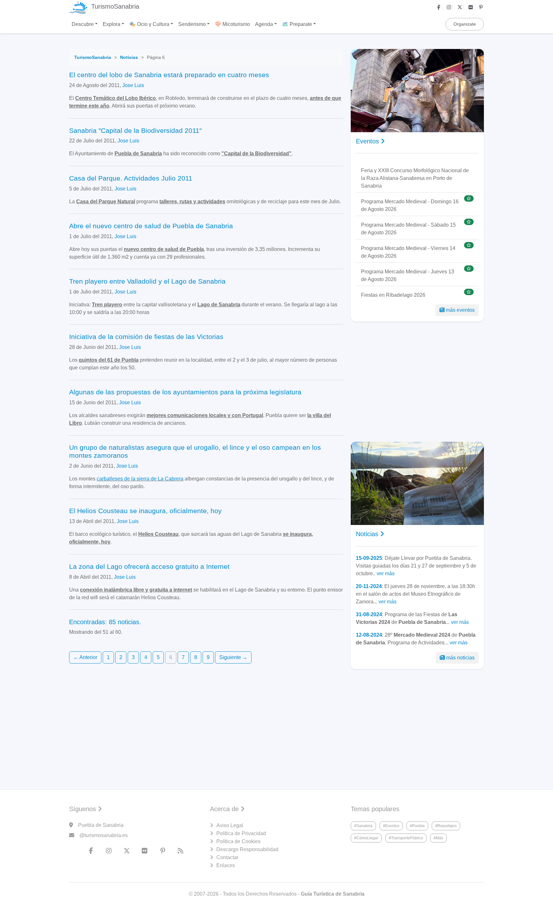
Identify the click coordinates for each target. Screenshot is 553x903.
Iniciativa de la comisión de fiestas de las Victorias (146, 336)
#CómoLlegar (366, 838)
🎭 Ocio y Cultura (149, 24)
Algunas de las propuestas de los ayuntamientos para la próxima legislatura (185, 392)
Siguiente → (233, 657)
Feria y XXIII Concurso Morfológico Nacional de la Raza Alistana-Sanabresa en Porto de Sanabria (415, 178)
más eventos (460, 310)
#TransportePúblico (406, 838)
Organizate (464, 24)
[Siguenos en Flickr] (471, 7)
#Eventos (391, 826)
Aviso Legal (229, 825)
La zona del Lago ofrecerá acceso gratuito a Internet (149, 566)
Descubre (83, 24)
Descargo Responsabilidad (247, 849)
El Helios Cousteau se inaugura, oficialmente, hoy (145, 510)
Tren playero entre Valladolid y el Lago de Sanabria (147, 281)
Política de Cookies (238, 841)
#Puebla (417, 826)
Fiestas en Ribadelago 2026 (393, 295)
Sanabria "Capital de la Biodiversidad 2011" (135, 130)
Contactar (227, 857)
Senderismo (192, 24)
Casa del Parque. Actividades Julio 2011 (130, 178)
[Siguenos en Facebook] (439, 7)
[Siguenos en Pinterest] (481, 7)
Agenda (264, 24)
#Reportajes (446, 826)
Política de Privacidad (241, 833)
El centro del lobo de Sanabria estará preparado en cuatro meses (169, 74)
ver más (386, 573)
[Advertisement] (417, 381)
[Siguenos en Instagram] (450, 7)
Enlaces (225, 865)
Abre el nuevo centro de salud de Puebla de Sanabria (151, 226)
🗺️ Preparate (297, 24)
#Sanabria (363, 826)
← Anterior (85, 657)
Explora (111, 24)
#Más (438, 838)
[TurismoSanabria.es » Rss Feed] (180, 850)
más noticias (460, 657)
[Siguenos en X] (460, 7)
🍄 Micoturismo (232, 24)
